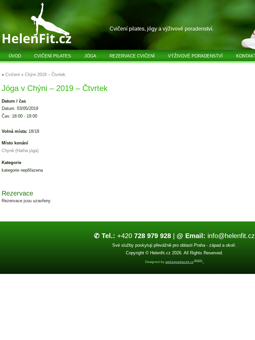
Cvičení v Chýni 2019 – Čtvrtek (35, 74)
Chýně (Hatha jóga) (20, 150)
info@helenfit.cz (216, 235)
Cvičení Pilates (52, 55)
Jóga (90, 55)
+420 (132, 235)
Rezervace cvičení (132, 55)
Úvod (15, 55)
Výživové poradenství (195, 55)
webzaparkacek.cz (179, 262)
